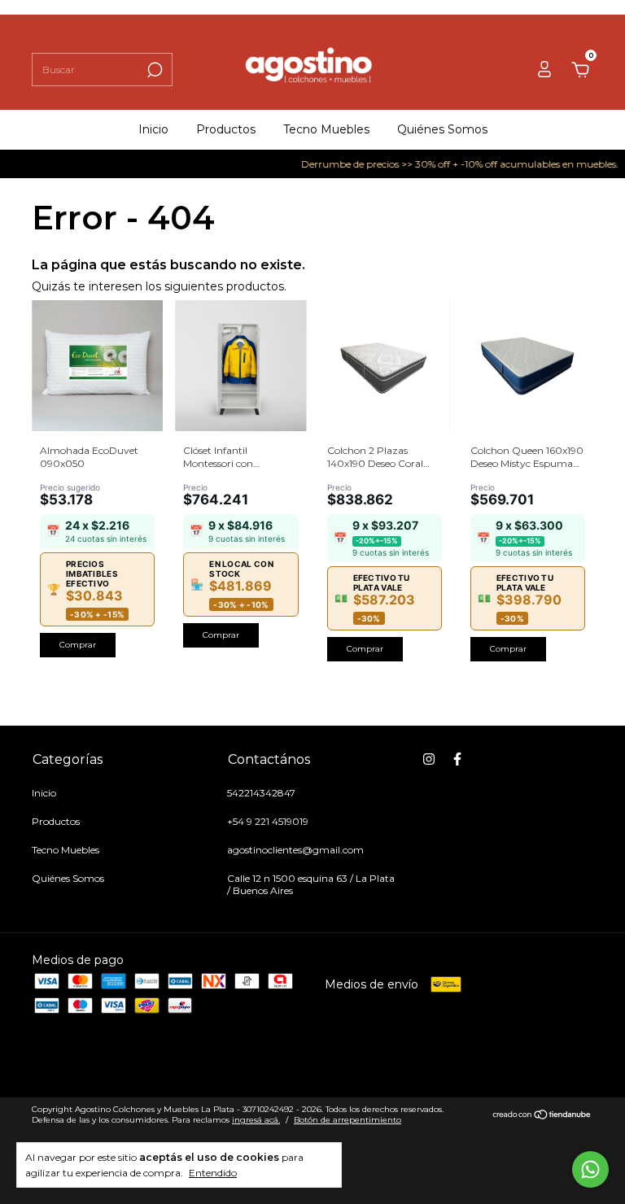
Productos (226, 129)
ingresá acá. (256, 1120)
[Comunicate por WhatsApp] (590, 1169)
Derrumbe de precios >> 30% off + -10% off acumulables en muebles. (452, 164)
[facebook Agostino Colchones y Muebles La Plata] (457, 759)
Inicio (153, 129)
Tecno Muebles (326, 129)
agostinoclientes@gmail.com (295, 850)
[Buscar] (153, 70)
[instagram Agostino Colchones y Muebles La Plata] (428, 759)
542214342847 (261, 793)
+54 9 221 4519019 (267, 821)
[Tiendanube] (542, 1116)
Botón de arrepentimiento (347, 1120)
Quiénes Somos (442, 129)
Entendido (213, 1173)
